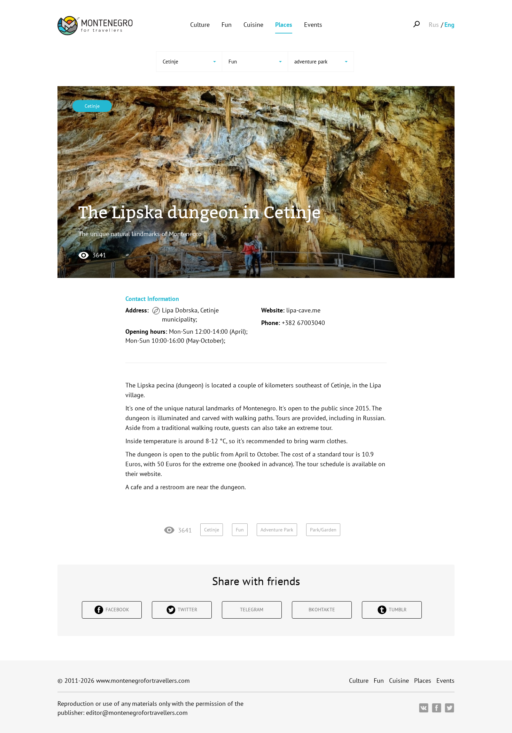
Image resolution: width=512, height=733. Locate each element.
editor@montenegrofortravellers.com (137, 713)
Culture (200, 25)
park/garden (323, 530)
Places (283, 25)
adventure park (277, 530)
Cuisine (253, 25)
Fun (227, 25)
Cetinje (92, 106)
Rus (434, 25)
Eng (449, 25)
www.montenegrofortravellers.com (143, 681)
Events (313, 25)
